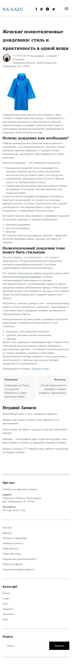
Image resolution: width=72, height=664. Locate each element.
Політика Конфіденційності (18, 569)
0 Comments (19, 59)
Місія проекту (11, 548)
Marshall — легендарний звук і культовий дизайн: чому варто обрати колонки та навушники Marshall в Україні (35, 441)
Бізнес (6, 593)
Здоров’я (8, 609)
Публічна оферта (13, 564)
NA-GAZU (13, 9)
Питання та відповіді (14, 538)
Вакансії (7, 533)
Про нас (7, 527)
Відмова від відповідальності (20, 559)
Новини (25, 368)
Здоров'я (36, 368)
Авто (5, 603)
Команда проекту (13, 543)
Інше (46, 368)
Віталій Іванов (37, 55)
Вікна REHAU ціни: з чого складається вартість (30, 414)
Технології (9, 614)
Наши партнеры (12, 553)
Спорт (6, 598)
